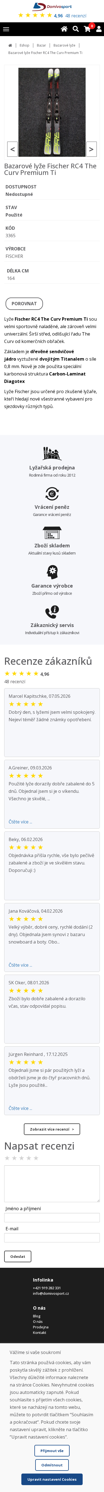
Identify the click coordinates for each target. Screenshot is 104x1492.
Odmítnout (52, 1465)
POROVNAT (24, 304)
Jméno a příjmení (23, 1209)
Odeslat (17, 1256)
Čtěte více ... (20, 822)
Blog (36, 1315)
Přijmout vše (52, 1450)
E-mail (12, 1229)
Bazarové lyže (64, 45)
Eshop (24, 45)
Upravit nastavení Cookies (52, 1479)
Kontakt (39, 1332)
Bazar (41, 45)
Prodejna (41, 1327)
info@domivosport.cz (51, 1293)
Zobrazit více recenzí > (52, 1129)
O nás (38, 1321)
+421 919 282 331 (47, 1287)
